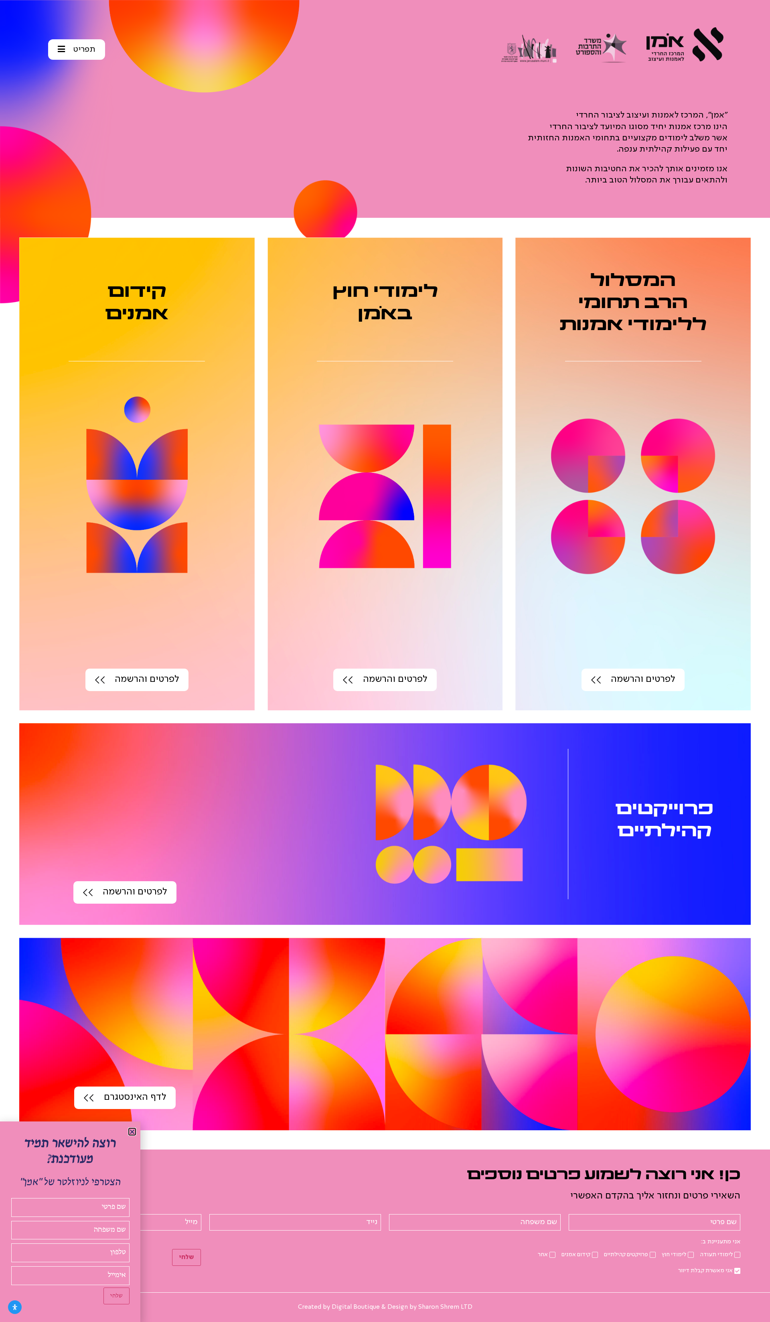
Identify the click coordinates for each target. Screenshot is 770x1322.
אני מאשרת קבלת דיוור (705, 1270)
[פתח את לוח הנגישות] (15, 1307)
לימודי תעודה (716, 1254)
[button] (132, 1132)
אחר (543, 1254)
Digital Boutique (356, 1307)
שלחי (186, 1257)
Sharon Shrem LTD (445, 1307)
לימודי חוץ (674, 1254)
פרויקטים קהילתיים (626, 1254)
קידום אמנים (575, 1254)
